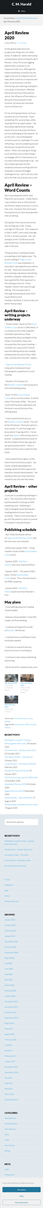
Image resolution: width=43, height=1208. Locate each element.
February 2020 (10, 990)
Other (7, 1140)
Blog (6, 890)
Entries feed (9, 1175)
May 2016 (9, 1083)
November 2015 (11, 1099)
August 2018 (9, 1034)
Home (7, 879)
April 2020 (9, 980)
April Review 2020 (22, 724)
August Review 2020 (14, 791)
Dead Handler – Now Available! (19, 797)
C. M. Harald (21, 4)
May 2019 (9, 1029)
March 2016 (9, 1094)
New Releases (10, 1129)
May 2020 (9, 974)
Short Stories (10, 1145)
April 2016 (9, 1089)
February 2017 (10, 1056)
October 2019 (10, 1012)
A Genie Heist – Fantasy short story (20, 750)
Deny (21, 1196)
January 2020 (10, 996)
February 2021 (10, 930)
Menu (23, 11)
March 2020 (9, 985)
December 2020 (11, 941)
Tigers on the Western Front (18, 364)
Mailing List (9, 885)
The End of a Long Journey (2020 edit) (21, 777)
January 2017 (10, 1061)
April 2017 (9, 1050)
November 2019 (11, 1007)
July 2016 (8, 1078)
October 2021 (10, 925)
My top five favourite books (17, 770)
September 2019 (11, 1018)
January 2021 (10, 936)
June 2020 (9, 969)
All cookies (21, 1190)
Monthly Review (21, 718)
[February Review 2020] (27, 678)
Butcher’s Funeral (15, 384)
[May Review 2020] (11, 678)
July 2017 (8, 1045)
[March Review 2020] (11, 699)
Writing (7, 721)
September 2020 (11, 952)
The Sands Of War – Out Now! (18, 757)
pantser (16, 435)
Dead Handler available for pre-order (21, 804)
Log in (7, 1169)
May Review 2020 (11, 683)
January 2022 (10, 920)
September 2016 (11, 1072)
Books (7, 896)
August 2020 (9, 958)
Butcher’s (11, 630)
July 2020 (8, 963)
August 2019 (9, 1023)
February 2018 (10, 1039)
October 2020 (10, 947)
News (30, 718)
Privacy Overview (12, 901)
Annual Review (10, 1118)
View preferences (21, 1202)
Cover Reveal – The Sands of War (19, 764)
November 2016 (11, 1067)
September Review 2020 (15, 784)
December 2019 (11, 1001)
